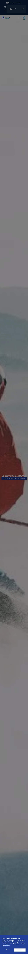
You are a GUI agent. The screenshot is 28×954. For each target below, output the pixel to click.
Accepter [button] (20, 950)
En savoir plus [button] (6, 945)
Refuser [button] (8, 950)
